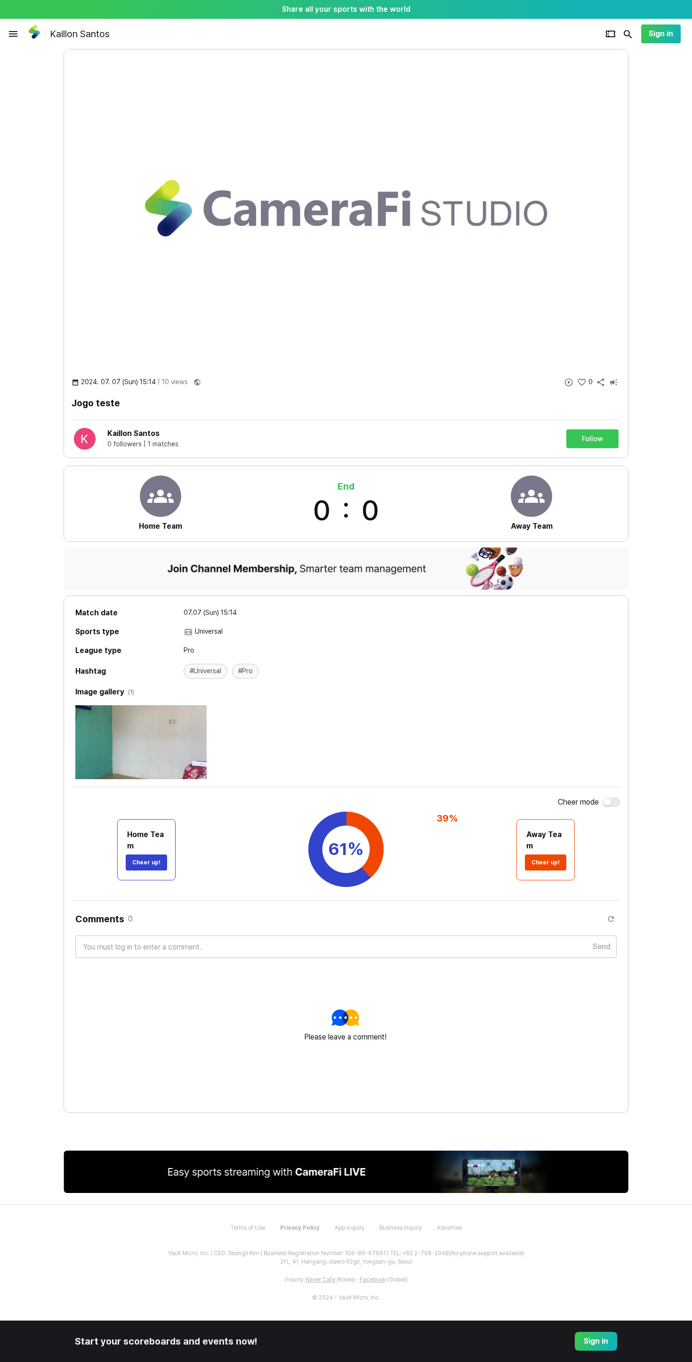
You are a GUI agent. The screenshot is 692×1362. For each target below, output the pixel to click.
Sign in (661, 33)
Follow (592, 439)
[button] (205, 671)
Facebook (373, 1279)
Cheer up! (146, 862)
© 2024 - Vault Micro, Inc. (346, 1297)
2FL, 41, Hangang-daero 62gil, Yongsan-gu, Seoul (346, 1261)
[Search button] (628, 33)
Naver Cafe (320, 1279)
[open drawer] (13, 34)
